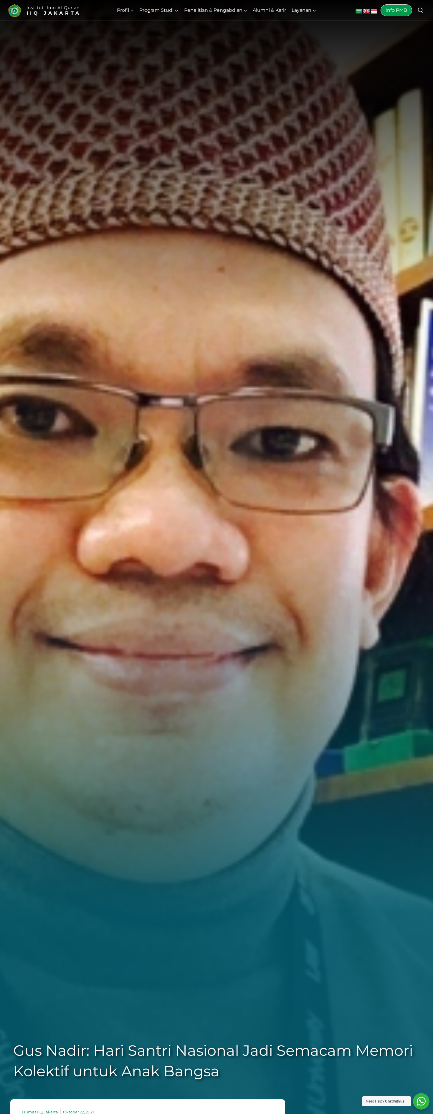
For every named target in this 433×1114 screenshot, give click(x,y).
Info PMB (396, 10)
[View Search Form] (420, 10)
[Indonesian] (374, 11)
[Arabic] (358, 11)
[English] (366, 11)
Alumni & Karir (269, 10)
